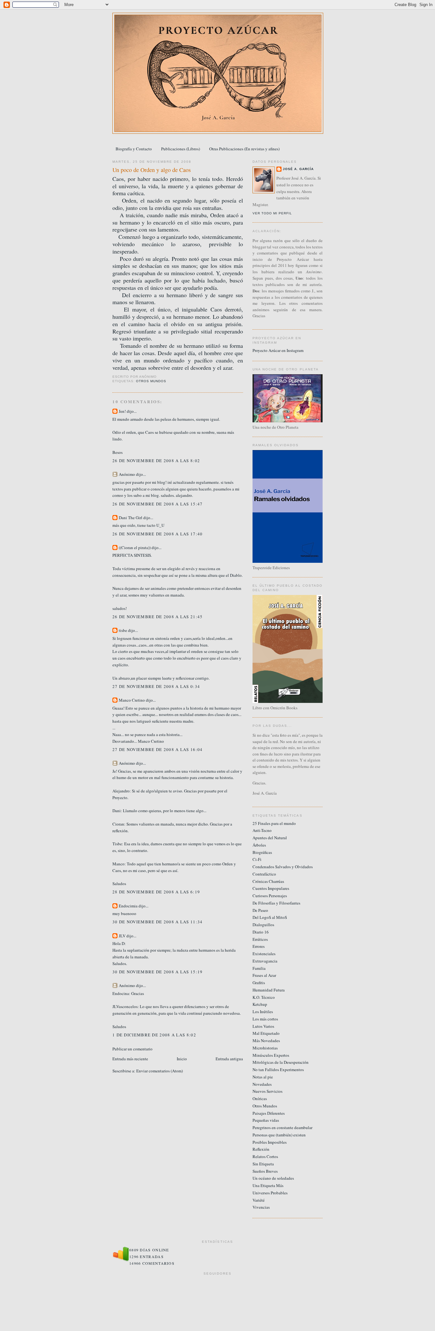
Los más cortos (265, 1019)
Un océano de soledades (273, 1178)
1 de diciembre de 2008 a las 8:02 (154, 1035)
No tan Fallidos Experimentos (278, 1069)
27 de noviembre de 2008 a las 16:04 (157, 749)
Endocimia (128, 906)
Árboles (259, 845)
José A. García (298, 169)
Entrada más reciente (130, 1059)
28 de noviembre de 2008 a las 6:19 (156, 892)
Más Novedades (266, 1040)
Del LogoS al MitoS (270, 917)
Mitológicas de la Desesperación (281, 1062)
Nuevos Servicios (267, 1091)
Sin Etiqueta (263, 1164)
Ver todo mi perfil (272, 213)
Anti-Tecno (262, 830)
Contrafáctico (264, 874)
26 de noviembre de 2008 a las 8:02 (156, 460)
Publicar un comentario (132, 1049)
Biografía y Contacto (134, 149)
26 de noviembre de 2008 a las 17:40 (157, 534)
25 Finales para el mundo (274, 823)
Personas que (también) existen (279, 1135)
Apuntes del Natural (270, 838)
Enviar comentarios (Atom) (159, 1071)
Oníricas (260, 1098)
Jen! (122, 411)
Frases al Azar (264, 975)
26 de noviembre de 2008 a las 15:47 (157, 504)
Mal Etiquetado (266, 1033)
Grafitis (259, 982)
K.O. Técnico (264, 997)
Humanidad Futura (269, 990)
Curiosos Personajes (270, 895)
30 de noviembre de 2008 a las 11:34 (157, 922)
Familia (259, 968)
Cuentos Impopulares (271, 888)
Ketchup (260, 1004)
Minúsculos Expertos (271, 1055)
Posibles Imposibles (270, 1142)
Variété (259, 1200)
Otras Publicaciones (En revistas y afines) (244, 149)
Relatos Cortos (265, 1156)
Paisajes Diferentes (269, 1113)
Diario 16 (261, 932)
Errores (259, 946)
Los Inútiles (263, 1011)
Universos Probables (270, 1193)
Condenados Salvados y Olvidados (283, 866)
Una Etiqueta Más (268, 1185)
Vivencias (261, 1207)
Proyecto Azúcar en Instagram (278, 350)
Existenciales (264, 953)
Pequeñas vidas (266, 1120)
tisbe (123, 630)
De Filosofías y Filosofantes (276, 903)
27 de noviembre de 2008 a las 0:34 (156, 686)
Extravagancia (265, 961)
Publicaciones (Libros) (180, 149)
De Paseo (260, 910)
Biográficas (262, 852)
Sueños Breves (265, 1171)
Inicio (182, 1059)
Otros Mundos (151, 381)
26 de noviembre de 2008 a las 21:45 (157, 616)
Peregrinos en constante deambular (282, 1127)
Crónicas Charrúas (268, 881)
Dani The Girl (130, 517)
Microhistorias (265, 1048)
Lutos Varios (263, 1026)
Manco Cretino (132, 700)
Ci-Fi (257, 859)
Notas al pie (263, 1077)
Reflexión (261, 1149)
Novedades (262, 1084)
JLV (122, 936)
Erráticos (260, 939)
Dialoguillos (263, 924)
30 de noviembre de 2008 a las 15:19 (157, 972)
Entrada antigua (229, 1059)
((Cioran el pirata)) (135, 547)
